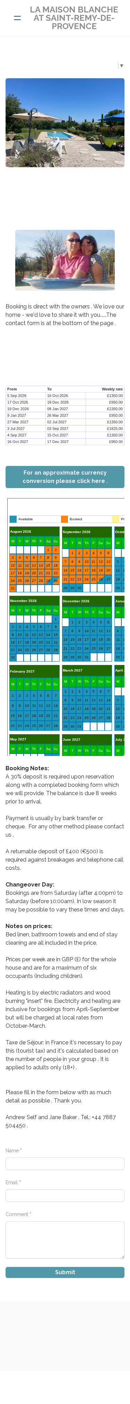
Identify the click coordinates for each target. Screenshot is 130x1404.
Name (12, 1150)
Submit (65, 1272)
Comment (17, 1214)
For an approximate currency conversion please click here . (65, 476)
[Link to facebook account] (55, 185)
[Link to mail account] (75, 185)
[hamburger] (17, 18)
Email (12, 1182)
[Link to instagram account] (65, 185)
